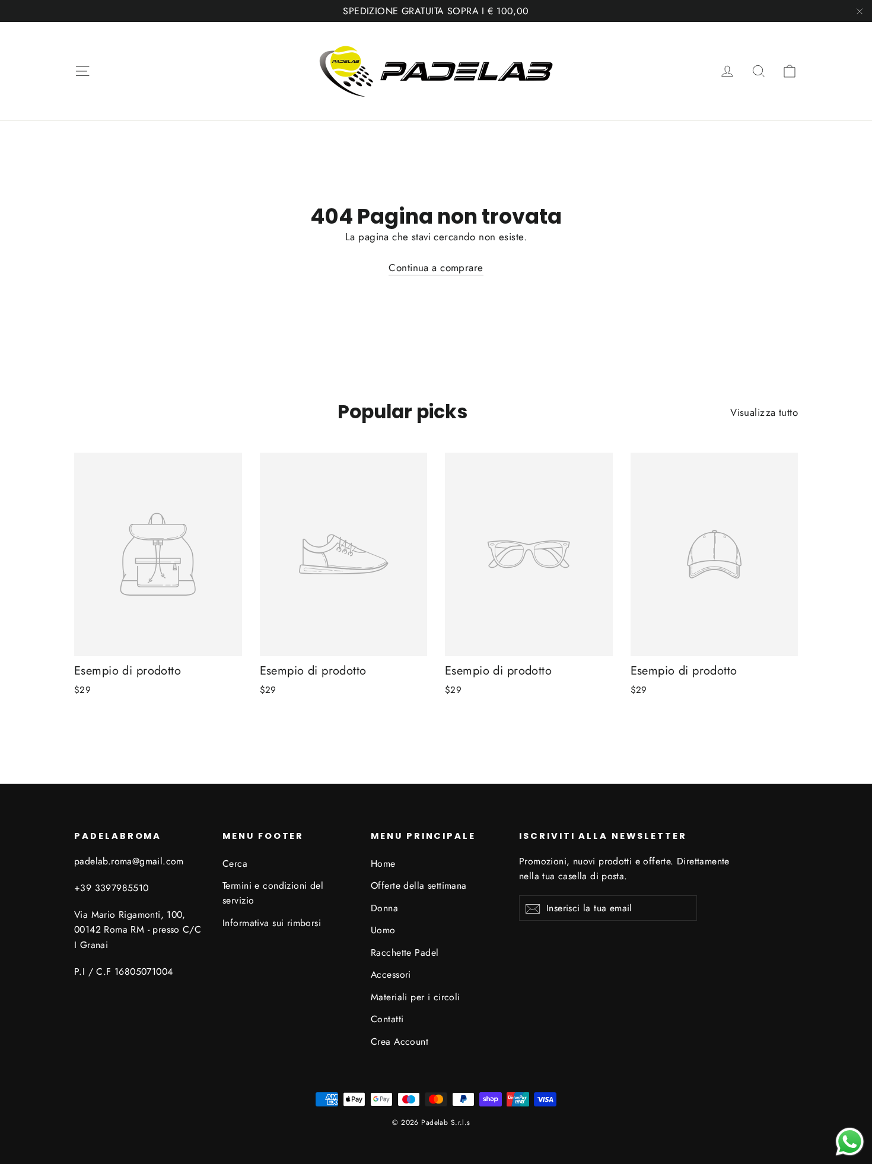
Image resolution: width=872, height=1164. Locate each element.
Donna (384, 908)
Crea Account (399, 1041)
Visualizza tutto (764, 412)
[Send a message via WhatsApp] (849, 1141)
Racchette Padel (404, 952)
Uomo (383, 930)
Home (383, 863)
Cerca (234, 863)
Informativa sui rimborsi (271, 923)
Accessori (391, 974)
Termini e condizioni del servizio (272, 893)
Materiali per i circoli (415, 997)
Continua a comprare (436, 267)
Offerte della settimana (419, 885)
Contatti (387, 1019)
